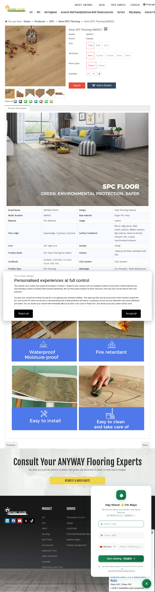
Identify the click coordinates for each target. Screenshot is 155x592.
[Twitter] (25, 520)
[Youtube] (19, 520)
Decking (46, 534)
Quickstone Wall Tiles (52, 567)
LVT (43, 517)
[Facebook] (13, 520)
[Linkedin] (7, 520)
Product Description (17, 108)
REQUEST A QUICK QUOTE (77, 480)
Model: (72, 34)
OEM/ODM (72, 528)
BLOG (102, 4)
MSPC (44, 528)
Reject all (23, 313)
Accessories (47, 545)
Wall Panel (47, 539)
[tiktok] (32, 520)
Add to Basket (103, 85)
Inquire (77, 85)
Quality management (77, 545)
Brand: (72, 38)
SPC (44, 523)
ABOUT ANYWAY (83, 4)
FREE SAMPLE (118, 4)
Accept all (131, 313)
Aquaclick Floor (49, 550)
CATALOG (135, 4)
